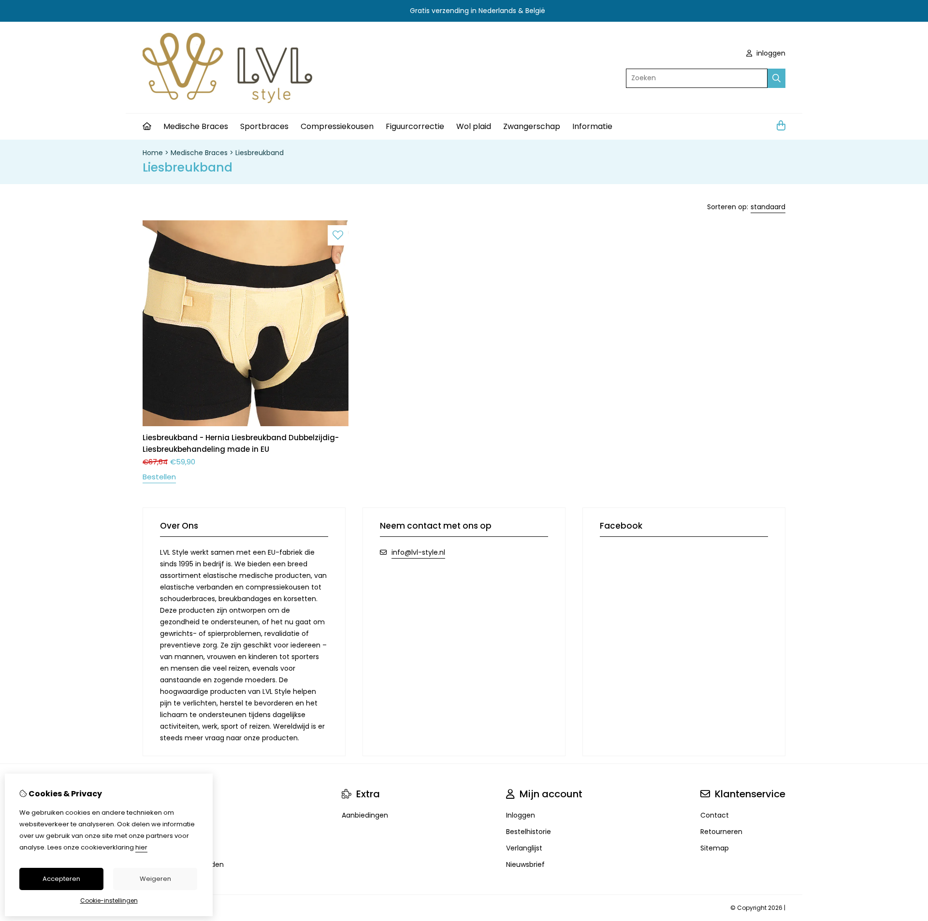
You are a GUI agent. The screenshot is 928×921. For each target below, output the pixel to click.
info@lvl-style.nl (418, 552)
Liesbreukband (259, 153)
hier (141, 847)
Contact (714, 815)
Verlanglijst (524, 848)
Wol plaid (473, 126)
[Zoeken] (776, 78)
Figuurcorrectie (415, 126)
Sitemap (714, 848)
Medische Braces (195, 126)
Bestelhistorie (528, 831)
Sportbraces (264, 126)
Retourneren (721, 831)
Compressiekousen (337, 126)
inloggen (769, 53)
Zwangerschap (531, 126)
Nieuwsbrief (525, 864)
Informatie (592, 126)
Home (153, 153)
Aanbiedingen (365, 815)
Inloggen (520, 815)
